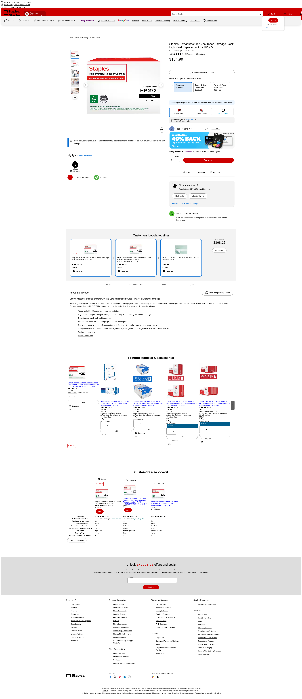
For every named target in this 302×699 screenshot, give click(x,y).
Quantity (176, 156)
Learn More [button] (216, 129)
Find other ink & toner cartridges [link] (185, 204)
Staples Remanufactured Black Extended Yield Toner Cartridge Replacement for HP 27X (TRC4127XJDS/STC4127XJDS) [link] (134, 259)
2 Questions (200, 54)
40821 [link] (209, 407)
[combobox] (217, 14)
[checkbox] (91, 271)
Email (130, 578)
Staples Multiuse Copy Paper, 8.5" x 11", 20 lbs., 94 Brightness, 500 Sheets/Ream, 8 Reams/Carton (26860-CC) (148, 403)
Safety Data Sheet (85, 336)
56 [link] (81, 264)
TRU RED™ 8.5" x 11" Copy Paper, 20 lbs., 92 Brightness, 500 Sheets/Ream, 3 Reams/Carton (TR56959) (181, 403)
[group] (83, 405)
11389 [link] (143, 407)
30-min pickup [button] (106, 417)
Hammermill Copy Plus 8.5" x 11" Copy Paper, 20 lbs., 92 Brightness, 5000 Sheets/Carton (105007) (115, 403)
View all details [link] (85, 155)
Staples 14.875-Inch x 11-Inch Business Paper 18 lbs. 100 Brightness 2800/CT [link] (180, 259)
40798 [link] (176, 407)
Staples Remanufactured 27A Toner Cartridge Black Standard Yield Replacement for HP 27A (164, 503)
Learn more (181, 220)
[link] (51, 2)
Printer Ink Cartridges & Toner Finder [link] (87, 38)
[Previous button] (86, 85)
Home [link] (71, 38)
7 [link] (170, 264)
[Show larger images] (161, 130)
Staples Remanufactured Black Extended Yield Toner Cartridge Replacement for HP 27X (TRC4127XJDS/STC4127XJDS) (83, 384)
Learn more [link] (227, 102)
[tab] (108, 284)
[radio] (179, 111)
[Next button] (75, 97)
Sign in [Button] (217, 152)
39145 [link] (110, 407)
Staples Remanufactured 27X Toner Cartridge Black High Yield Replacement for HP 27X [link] (90, 259)
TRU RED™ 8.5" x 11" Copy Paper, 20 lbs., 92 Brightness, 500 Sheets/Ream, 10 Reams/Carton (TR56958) (214, 403)
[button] (260, 14)
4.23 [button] (171, 54)
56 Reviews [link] (189, 54)
